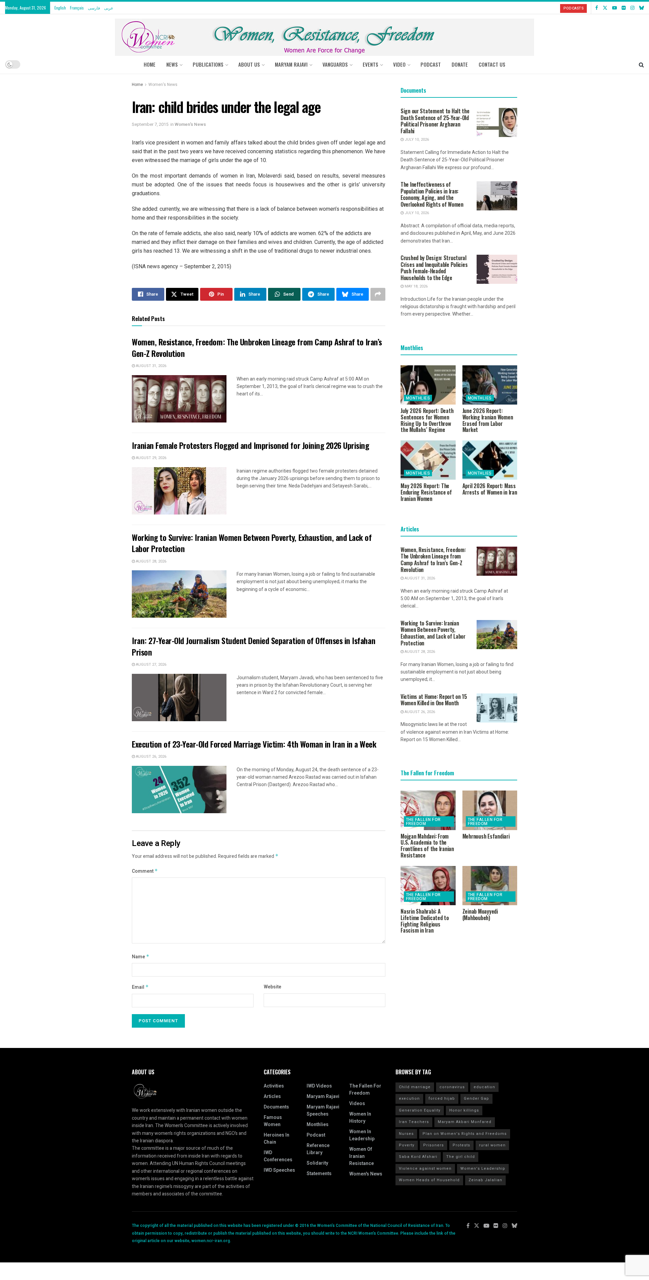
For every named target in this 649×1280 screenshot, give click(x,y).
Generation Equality (419, 1110)
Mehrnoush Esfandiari (486, 836)
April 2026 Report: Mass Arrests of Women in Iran (489, 489)
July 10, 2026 (416, 139)
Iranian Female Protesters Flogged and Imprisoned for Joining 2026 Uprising (250, 445)
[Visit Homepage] (324, 35)
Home (149, 64)
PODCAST (430, 64)
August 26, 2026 (150, 756)
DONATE (460, 64)
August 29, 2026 (150, 458)
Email (140, 987)
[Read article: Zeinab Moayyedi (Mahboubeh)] (490, 885)
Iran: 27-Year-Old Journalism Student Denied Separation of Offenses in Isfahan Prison (253, 646)
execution (409, 1098)
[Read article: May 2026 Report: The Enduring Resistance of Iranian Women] (428, 460)
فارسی (94, 7)
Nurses (406, 1134)
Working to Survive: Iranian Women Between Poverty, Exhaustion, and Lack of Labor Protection (251, 543)
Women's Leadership (482, 1168)
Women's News (162, 85)
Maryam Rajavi (323, 1096)
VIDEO (399, 64)
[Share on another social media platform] (377, 294)
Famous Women (273, 1121)
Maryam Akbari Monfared (464, 1122)
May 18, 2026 (416, 286)
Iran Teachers (414, 1122)
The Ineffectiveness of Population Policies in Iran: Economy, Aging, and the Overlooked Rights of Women (432, 194)
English (60, 7)
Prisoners (433, 1145)
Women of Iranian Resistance (361, 1156)
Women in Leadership (362, 1135)
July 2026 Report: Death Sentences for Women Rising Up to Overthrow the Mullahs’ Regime (427, 420)
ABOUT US (249, 64)
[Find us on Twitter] (605, 8)
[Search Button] (641, 64)
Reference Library (318, 1149)
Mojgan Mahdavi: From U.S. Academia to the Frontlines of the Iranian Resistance (427, 845)
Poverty (406, 1145)
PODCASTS (573, 8)
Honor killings (464, 1110)
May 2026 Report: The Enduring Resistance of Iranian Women (426, 492)
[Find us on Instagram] (632, 8)
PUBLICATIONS (208, 64)
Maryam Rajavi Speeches (323, 1110)
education (484, 1087)
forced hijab (442, 1098)
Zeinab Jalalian (485, 1180)
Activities (274, 1086)
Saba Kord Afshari (418, 1157)
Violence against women (425, 1168)
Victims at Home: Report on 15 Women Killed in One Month (434, 699)
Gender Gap (476, 1098)
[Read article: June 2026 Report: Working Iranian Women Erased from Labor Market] (490, 385)
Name (140, 956)
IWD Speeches (279, 1170)
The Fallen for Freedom (423, 822)
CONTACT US (492, 64)
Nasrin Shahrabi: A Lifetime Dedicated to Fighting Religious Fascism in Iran (425, 920)
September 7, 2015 (150, 124)
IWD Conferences (278, 1156)
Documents (276, 1107)
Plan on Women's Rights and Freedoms (465, 1134)
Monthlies (418, 398)
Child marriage (415, 1087)
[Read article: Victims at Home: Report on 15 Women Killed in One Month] (497, 708)
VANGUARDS (335, 64)
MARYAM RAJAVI (291, 64)
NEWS (172, 64)
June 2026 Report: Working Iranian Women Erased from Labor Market (487, 420)
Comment (145, 871)
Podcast (316, 1135)
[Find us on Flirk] (624, 8)
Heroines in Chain (276, 1139)
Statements (319, 1173)
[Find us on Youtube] (614, 8)
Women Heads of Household (429, 1180)
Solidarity (317, 1163)
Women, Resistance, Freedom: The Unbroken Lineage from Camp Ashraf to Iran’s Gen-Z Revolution (257, 347)
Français (77, 7)
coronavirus (452, 1087)
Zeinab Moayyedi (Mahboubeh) (480, 914)
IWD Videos (319, 1086)
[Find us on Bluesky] (641, 8)
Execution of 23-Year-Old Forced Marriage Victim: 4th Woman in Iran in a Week (254, 744)
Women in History (360, 1118)
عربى (108, 7)
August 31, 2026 (150, 366)
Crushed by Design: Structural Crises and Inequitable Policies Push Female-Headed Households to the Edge (434, 268)
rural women (492, 1145)
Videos (357, 1103)
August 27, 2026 (150, 664)
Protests (461, 1145)
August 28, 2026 (150, 561)
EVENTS (370, 64)
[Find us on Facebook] (596, 8)
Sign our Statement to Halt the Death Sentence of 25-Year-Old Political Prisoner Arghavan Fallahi (435, 121)
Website (272, 986)
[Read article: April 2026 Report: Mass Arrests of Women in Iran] (490, 460)
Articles (272, 1096)
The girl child (460, 1157)
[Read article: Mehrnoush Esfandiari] (490, 810)
